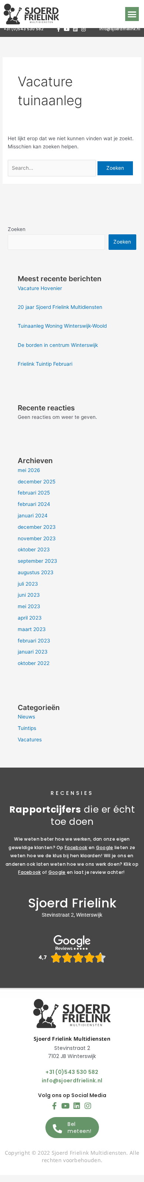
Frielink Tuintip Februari (45, 364)
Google (104, 847)
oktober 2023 (34, 549)
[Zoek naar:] (52, 168)
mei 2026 (29, 470)
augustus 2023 (36, 572)
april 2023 (30, 618)
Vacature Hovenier (40, 288)
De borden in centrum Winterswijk (58, 345)
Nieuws (26, 717)
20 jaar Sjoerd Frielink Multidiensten (60, 307)
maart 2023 (32, 629)
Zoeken (16, 229)
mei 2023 (29, 606)
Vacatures (30, 739)
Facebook (76, 847)
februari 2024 (34, 504)
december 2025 (36, 482)
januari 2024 (33, 515)
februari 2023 (34, 641)
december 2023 (37, 527)
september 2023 (37, 561)
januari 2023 (33, 652)
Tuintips (27, 728)
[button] (132, 14)
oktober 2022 (33, 663)
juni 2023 (29, 595)
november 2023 (37, 538)
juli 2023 (28, 584)
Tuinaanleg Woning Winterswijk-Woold (62, 326)
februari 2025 (34, 493)
